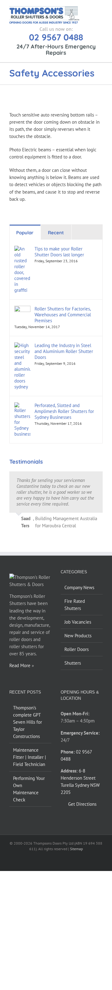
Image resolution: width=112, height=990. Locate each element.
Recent (56, 233)
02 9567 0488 (56, 37)
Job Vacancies (77, 622)
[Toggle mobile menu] (100, 9)
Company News (79, 587)
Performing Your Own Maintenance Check (29, 789)
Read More (19, 665)
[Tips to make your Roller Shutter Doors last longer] (22, 249)
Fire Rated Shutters (74, 604)
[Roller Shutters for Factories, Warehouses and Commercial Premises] (22, 309)
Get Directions (82, 804)
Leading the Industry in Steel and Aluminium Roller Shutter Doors (64, 351)
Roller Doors (76, 649)
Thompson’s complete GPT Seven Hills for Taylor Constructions (27, 722)
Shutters (72, 663)
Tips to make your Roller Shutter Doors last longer (59, 252)
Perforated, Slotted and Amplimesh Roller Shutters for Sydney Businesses (64, 411)
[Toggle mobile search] (88, 9)
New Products (77, 636)
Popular (25, 233)
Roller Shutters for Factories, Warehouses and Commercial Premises (63, 314)
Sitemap (76, 848)
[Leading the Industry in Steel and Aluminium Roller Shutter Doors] (22, 346)
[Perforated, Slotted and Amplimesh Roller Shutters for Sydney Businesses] (22, 406)
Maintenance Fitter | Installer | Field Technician (29, 757)
